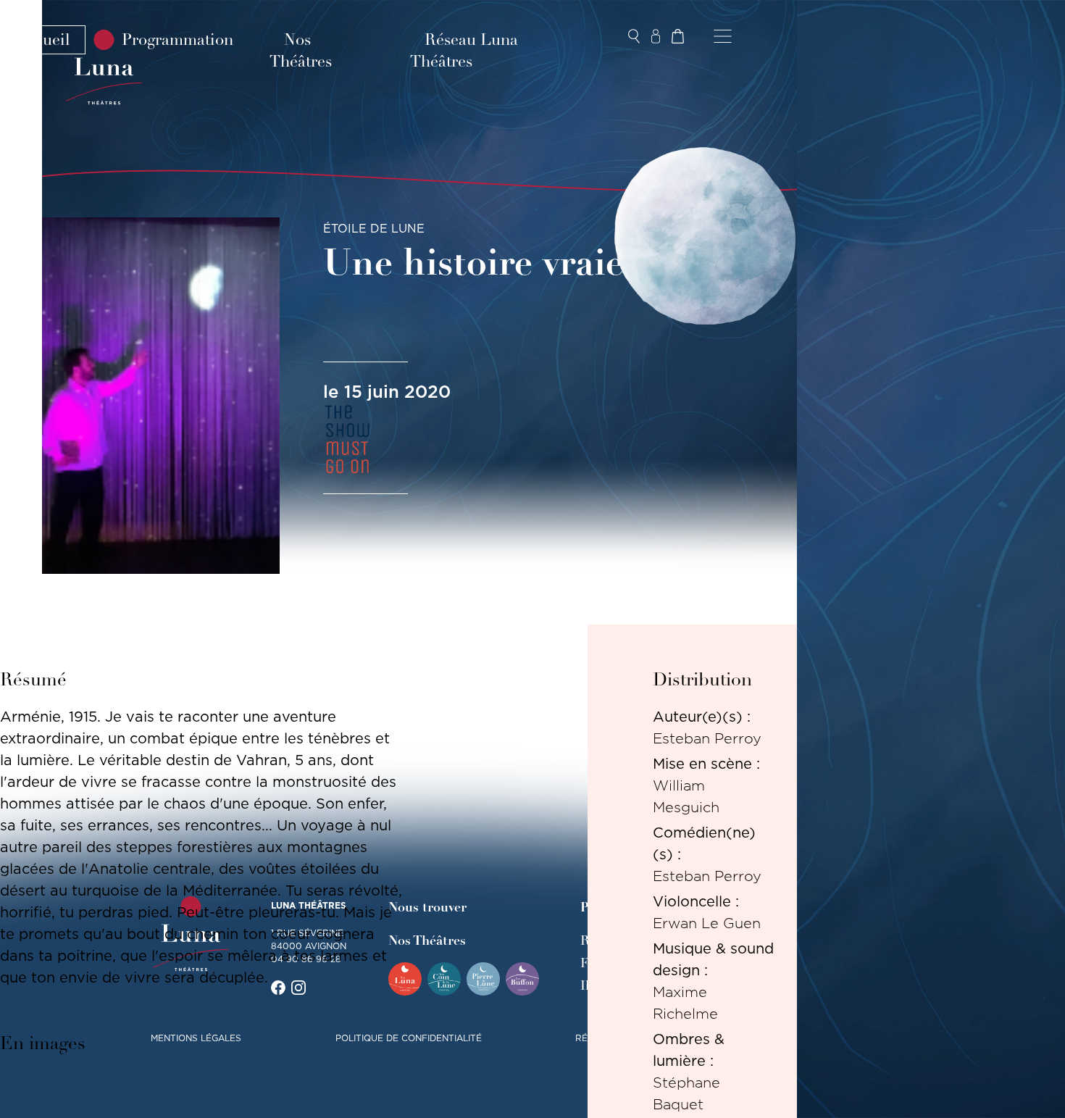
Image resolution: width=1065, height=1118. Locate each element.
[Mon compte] (655, 36)
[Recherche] (634, 36)
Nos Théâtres (301, 51)
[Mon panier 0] (677, 36)
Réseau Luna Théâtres (464, 51)
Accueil (42, 40)
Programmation (177, 40)
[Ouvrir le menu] (723, 36)
